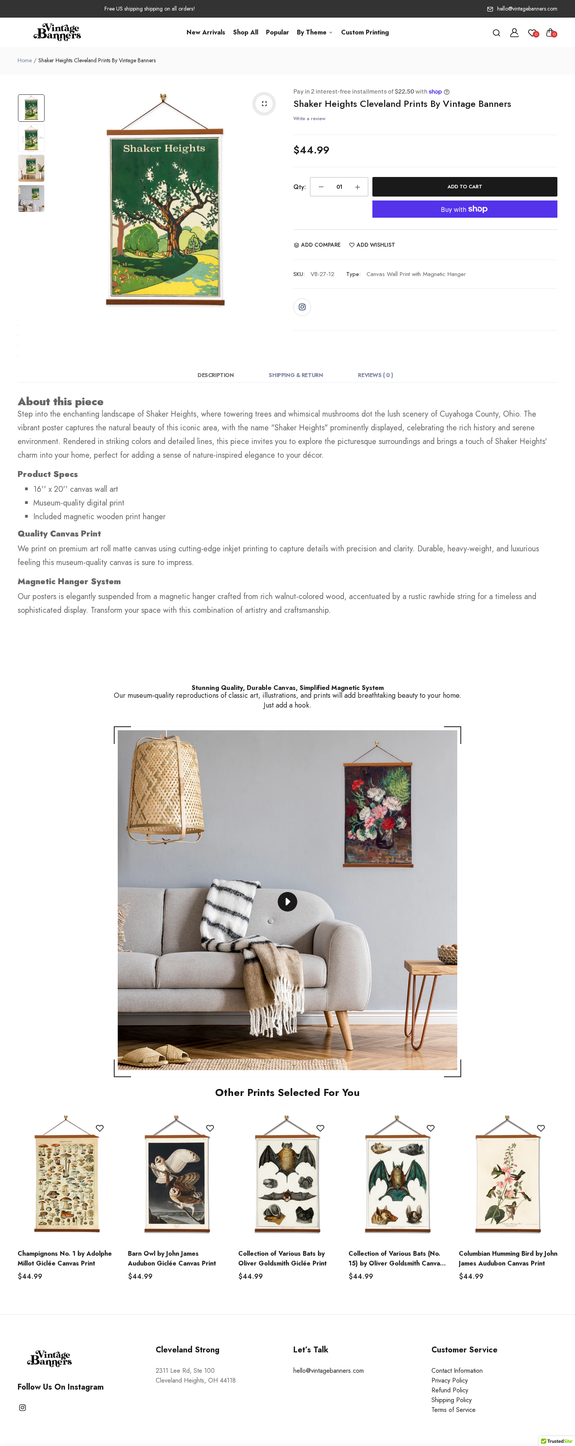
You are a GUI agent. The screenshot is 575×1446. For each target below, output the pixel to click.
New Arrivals (206, 32)
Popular (277, 32)
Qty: (299, 186)
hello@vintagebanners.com (527, 9)
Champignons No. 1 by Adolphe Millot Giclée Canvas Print (65, 1258)
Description (216, 375)
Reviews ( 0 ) (375, 375)
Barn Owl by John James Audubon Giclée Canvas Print (172, 1258)
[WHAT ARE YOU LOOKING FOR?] (496, 32)
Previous (57, 203)
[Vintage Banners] (57, 32)
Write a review (309, 118)
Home (25, 60)
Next (274, 203)
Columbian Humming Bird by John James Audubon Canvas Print (508, 1258)
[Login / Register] (514, 32)
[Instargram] (302, 307)
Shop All (245, 32)
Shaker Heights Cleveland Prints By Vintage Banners (402, 103)
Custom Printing (365, 32)
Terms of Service (453, 1409)
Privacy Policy (449, 1380)
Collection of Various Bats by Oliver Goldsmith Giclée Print (282, 1258)
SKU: (299, 274)
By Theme (313, 32)
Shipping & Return (296, 375)
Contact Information (457, 1370)
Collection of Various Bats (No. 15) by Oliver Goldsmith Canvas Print (396, 1258)
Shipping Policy (451, 1399)
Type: (353, 274)
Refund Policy (449, 1390)
